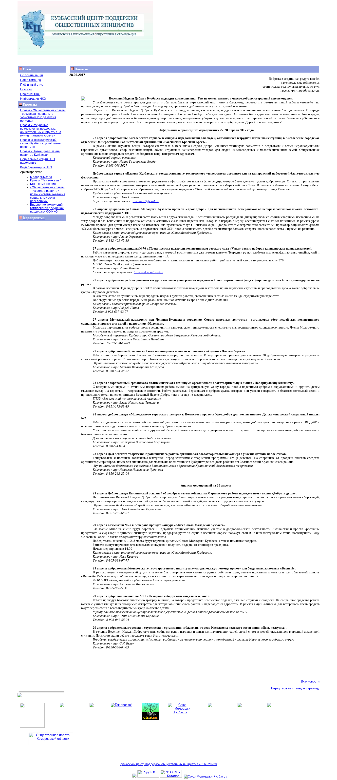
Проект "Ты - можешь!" (45, 180)
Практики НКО (30, 94)
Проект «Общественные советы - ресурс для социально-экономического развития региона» (42, 115)
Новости (26, 89)
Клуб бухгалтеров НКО (36, 167)
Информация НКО (33, 98)
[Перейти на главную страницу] (85, 54)
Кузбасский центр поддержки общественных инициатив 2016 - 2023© (168, 764)
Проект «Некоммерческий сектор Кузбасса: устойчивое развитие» (40, 143)
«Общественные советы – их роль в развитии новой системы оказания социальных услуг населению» (47, 194)
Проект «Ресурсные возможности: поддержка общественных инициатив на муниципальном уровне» (40, 130)
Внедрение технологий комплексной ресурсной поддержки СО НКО (47, 208)
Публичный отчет (32, 84)
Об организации (31, 75)
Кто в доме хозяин (43, 184)
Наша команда (30, 80)
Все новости (310, 681)
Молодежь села (41, 177)
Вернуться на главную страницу (295, 688)
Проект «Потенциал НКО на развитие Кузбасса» (40, 153)
